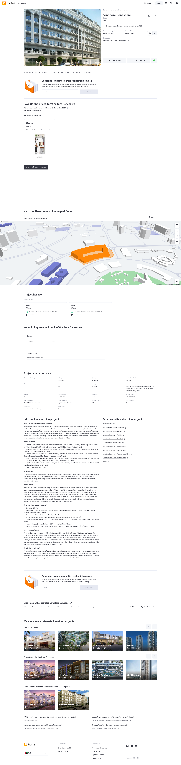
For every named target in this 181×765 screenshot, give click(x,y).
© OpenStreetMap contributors (172, 284)
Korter (105, 10)
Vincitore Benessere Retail (113, 446)
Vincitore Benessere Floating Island (116, 454)
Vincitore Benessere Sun (113, 439)
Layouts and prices (30, 72)
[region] (90, 253)
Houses (53, 72)
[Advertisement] (90, 189)
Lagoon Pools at (112, 443)
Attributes (76, 72)
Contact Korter (63, 751)
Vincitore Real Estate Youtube (112, 431)
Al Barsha (44, 218)
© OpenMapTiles (159, 284)
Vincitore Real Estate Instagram (113, 427)
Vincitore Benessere (114, 435)
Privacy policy (96, 751)
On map (44, 72)
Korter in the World (64, 748)
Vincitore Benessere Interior (114, 458)
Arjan (125, 10)
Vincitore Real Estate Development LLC (116, 41)
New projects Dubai (115, 10)
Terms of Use (96, 758)
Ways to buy (65, 72)
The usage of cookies (99, 748)
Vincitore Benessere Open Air (115, 450)
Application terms (98, 755)
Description (88, 72)
